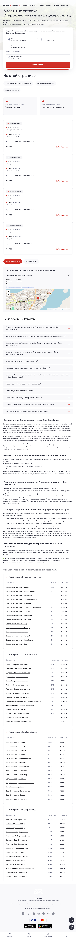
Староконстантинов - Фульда (18, 612)
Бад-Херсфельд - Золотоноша (18, 791)
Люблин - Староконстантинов (18, 685)
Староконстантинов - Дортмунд (19, 616)
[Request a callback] (71, 927)
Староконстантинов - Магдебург (19, 636)
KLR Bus (6, 5)
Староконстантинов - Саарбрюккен (20, 640)
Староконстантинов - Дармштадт (19, 595)
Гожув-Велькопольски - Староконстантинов (23, 701)
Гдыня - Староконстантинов (17, 677)
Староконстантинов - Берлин (17, 587)
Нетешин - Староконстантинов (18, 722)
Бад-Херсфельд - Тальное (16, 779)
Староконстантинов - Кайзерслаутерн (21, 599)
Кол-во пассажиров (16, 56)
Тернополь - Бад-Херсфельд (17, 832)
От (12, 38)
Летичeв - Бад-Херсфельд (16, 873)
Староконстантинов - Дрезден (18, 603)
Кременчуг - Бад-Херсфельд (17, 848)
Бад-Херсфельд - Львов (15, 742)
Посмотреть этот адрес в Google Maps (21, 287)
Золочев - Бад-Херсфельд (16, 840)
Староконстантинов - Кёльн (17, 632)
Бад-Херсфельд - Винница (16, 763)
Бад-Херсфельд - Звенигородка (18, 758)
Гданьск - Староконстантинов (18, 697)
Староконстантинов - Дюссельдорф (20, 591)
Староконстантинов (28, 5)
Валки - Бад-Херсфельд (15, 864)
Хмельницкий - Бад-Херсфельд (18, 836)
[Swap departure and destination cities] (38, 39)
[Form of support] (71, 920)
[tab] (12, 261)
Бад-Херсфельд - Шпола (15, 746)
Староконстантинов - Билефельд (19, 620)
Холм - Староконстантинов (17, 681)
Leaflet (51, 309)
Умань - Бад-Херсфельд (15, 860)
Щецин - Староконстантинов (17, 693)
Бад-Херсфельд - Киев (15, 787)
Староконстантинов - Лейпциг (18, 628)
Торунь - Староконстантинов (17, 713)
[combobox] (23, 39)
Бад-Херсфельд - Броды (15, 795)
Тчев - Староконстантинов (16, 709)
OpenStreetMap (59, 309)
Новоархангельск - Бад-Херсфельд (20, 869)
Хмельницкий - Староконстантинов (20, 705)
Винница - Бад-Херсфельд (16, 877)
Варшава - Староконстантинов (18, 669)
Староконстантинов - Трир (16, 624)
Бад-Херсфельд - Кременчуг (17, 799)
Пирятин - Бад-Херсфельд (16, 844)
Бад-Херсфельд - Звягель (16, 750)
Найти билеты (38, 65)
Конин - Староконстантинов (17, 718)
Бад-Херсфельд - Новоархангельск (20, 783)
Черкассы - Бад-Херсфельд (17, 856)
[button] (8, 52)
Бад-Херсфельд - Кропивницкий (18, 767)
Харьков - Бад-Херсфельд (16, 820)
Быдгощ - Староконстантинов (18, 673)
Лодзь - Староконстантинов (17, 665)
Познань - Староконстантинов (18, 689)
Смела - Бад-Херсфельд (15, 852)
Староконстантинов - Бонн (17, 644)
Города (15, 5)
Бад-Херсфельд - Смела (15, 754)
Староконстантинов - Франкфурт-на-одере (23, 607)
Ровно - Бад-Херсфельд (15, 828)
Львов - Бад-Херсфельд (15, 824)
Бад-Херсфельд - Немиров (16, 771)
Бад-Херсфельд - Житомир (16, 775)
